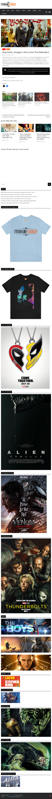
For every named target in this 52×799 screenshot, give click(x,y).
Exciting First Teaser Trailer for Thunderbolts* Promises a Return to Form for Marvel (19, 196)
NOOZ (12, 10)
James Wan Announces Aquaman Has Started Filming (38, 116)
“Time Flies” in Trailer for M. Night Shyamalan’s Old (8, 135)
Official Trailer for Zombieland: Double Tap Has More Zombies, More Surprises (25, 103)
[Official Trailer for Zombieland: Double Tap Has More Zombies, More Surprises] (25, 97)
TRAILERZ (18, 10)
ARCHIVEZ (4, 13)
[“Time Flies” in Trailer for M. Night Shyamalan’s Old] (8, 124)
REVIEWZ (34, 10)
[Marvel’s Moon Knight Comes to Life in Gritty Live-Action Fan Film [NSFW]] (43, 124)
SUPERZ (4, 49)
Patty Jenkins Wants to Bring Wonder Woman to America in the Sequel (13, 116)
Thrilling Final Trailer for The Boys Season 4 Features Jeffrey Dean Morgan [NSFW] (18, 200)
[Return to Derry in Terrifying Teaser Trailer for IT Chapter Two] (41, 97)
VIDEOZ (23, 10)
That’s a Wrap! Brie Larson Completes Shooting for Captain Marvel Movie (26, 136)
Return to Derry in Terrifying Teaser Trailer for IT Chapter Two (41, 102)
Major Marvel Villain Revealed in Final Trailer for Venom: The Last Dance (16, 194)
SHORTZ (29, 10)
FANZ (39, 10)
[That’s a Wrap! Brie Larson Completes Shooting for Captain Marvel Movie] (26, 124)
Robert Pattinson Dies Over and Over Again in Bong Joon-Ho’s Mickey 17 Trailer (17, 192)
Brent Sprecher (12, 55)
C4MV (8, 10)
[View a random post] (49, 12)
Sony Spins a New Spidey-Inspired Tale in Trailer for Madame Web (15, 203)
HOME (3, 10)
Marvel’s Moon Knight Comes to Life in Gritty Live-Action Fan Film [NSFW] (43, 136)
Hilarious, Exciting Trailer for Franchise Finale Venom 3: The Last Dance (16, 198)
